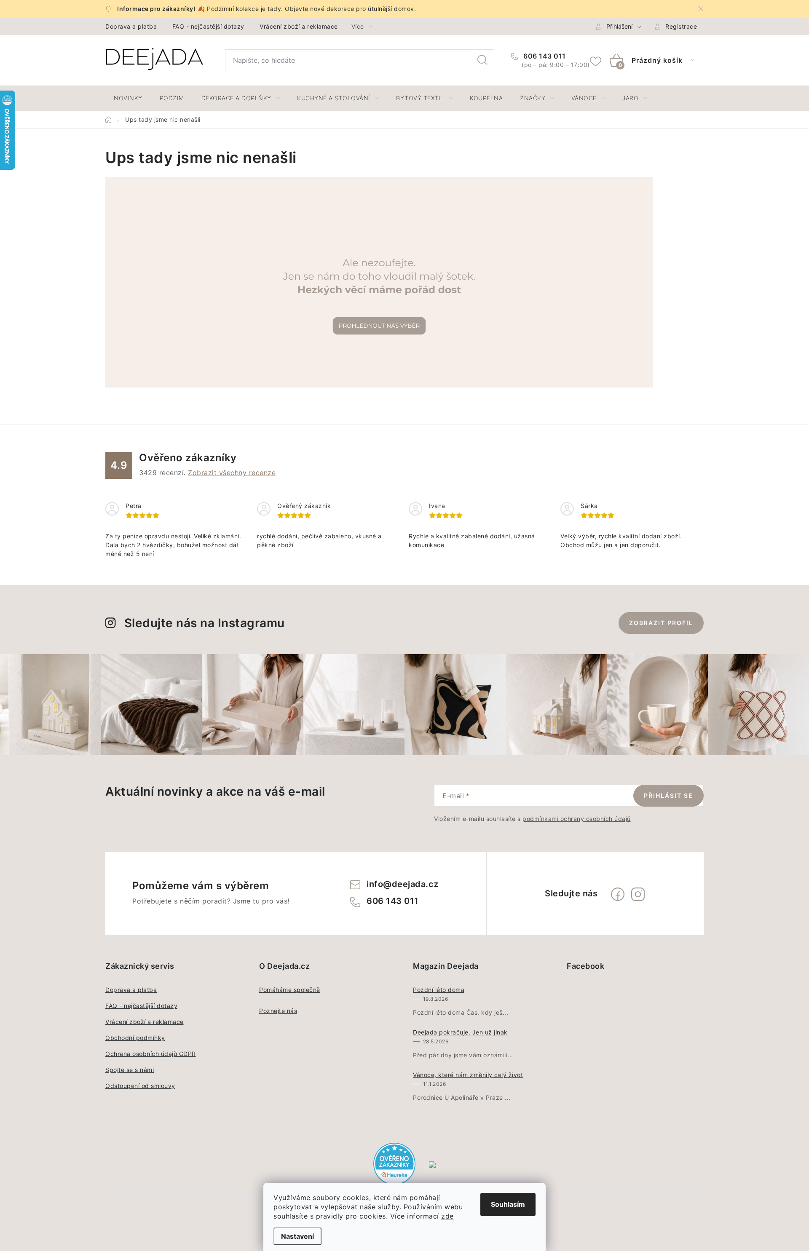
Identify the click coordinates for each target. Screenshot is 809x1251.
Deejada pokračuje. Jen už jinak (460, 1032)
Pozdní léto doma (438, 989)
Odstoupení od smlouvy (140, 1085)
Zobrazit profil (661, 622)
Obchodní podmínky (135, 1037)
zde (447, 1216)
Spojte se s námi (129, 1069)
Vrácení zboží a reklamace (299, 26)
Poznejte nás (278, 1010)
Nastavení (297, 1236)
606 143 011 (544, 56)
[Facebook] (617, 894)
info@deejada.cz (403, 884)
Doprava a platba (131, 26)
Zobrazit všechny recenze (232, 472)
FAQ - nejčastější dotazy (208, 26)
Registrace (681, 26)
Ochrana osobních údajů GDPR (150, 1053)
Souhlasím (508, 1204)
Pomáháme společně (289, 989)
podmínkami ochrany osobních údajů (576, 818)
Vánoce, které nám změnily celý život (468, 1074)
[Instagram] (638, 894)
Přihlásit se (668, 795)
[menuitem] (128, 98)
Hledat (482, 60)
